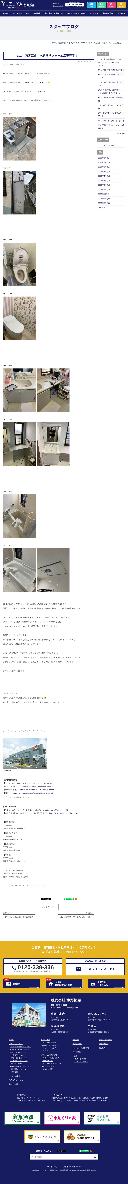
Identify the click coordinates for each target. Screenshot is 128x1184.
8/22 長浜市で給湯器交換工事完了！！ (111, 76)
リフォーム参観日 (49, 1048)
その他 (45, 1051)
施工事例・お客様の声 (54, 13)
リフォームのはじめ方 (51, 1058)
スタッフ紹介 (77, 1044)
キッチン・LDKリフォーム (21, 1047)
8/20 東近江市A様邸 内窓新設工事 (111, 83)
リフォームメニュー (21, 13)
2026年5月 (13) (104, 171)
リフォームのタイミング (52, 1063)
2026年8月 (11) (104, 158)
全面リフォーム (17, 1055)
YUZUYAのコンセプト (17, 1080)
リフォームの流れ (49, 1066)
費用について (48, 1061)
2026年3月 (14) (104, 180)
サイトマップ (52, 1167)
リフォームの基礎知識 (58, 5)
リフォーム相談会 (49, 1042)
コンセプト (93, 13)
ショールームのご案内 (76, 13)
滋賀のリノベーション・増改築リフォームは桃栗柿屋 (51, 1170)
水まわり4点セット (18, 1052)
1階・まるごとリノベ (19, 1058)
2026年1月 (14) (104, 189)
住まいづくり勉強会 (50, 1045)
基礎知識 (37, 13)
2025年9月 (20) (104, 199)
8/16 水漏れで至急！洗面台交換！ (110, 99)
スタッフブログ (104, 145)
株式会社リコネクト (91, 1170)
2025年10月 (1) (104, 194)
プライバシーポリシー (72, 1167)
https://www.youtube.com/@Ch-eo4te (64, 813)
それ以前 (101, 208)
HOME (5, 13)
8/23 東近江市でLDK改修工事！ (111, 70)
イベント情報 (56, 3)
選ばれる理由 (108, 13)
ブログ (74, 1056)
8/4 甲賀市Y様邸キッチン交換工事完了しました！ (111, 126)
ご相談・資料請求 (105, 1040)
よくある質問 (48, 1069)
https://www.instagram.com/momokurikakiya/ (34, 783)
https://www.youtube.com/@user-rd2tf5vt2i (51, 810)
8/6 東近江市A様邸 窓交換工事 (111, 121)
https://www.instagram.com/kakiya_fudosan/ (37, 790)
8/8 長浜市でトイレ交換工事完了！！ (110, 114)
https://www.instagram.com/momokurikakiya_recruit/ (32, 793)
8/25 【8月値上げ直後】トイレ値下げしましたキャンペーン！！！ (111, 62)
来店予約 (102, 1048)
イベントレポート (81, 1062)
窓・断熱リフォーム (18, 1069)
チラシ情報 (76, 1052)
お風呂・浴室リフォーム (20, 1049)
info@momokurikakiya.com (67, 1008)
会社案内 (121, 13)
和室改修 (14, 1072)
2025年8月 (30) (104, 203)
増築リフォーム (17, 1063)
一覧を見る (120, 133)
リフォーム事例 (14, 1076)
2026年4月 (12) (104, 176)
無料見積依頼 (103, 1044)
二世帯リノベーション (19, 1061)
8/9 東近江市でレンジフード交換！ (110, 106)
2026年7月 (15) (104, 162)
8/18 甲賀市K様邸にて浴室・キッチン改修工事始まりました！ (111, 91)
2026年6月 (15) (104, 167)
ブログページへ (48, 907)
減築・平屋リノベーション (21, 1066)
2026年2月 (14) (104, 185)
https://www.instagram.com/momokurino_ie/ (36, 786)
